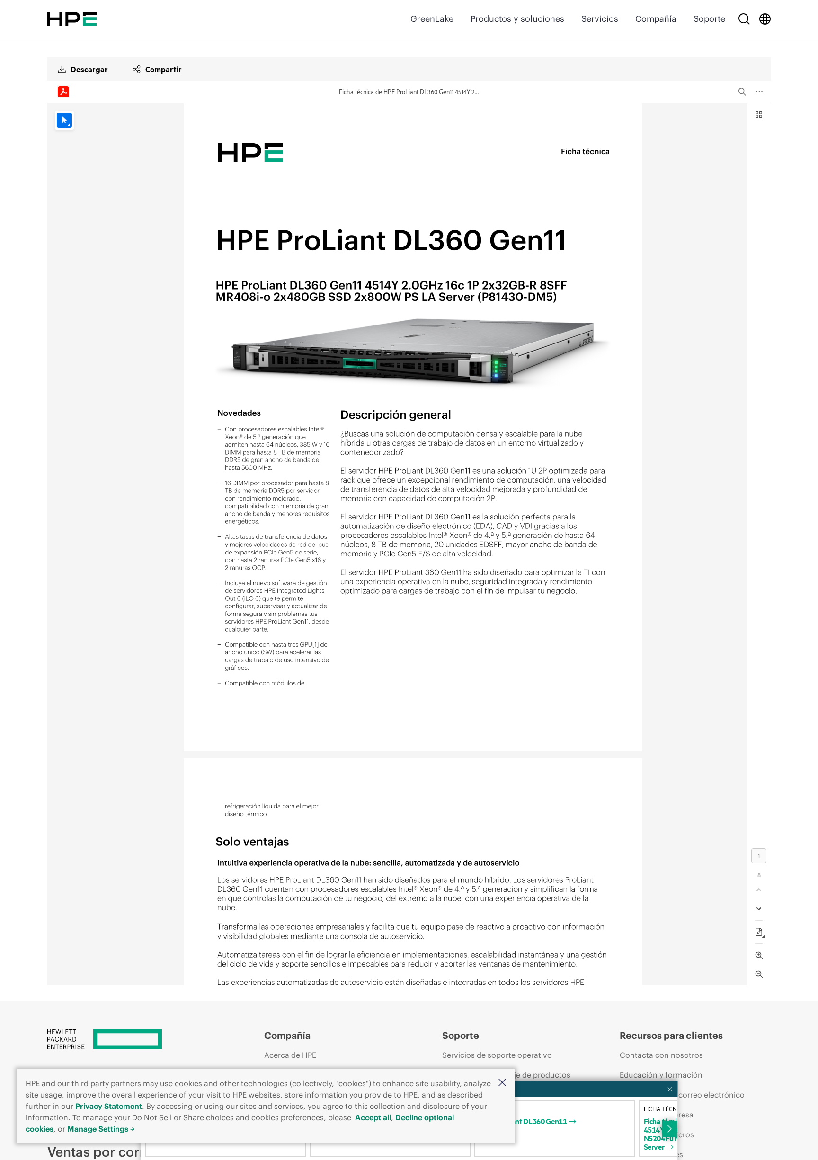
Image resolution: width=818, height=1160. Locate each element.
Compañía (655, 18)
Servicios (599, 18)
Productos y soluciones (517, 18)
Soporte (709, 18)
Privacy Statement (108, 1106)
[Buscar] (744, 19)
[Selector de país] (765, 19)
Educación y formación (661, 1075)
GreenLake (431, 18)
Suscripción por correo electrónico (682, 1094)
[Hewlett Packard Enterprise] (72, 19)
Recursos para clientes (671, 1035)
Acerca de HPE (290, 1055)
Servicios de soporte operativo (497, 1055)
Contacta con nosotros (661, 1055)
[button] (502, 1083)
